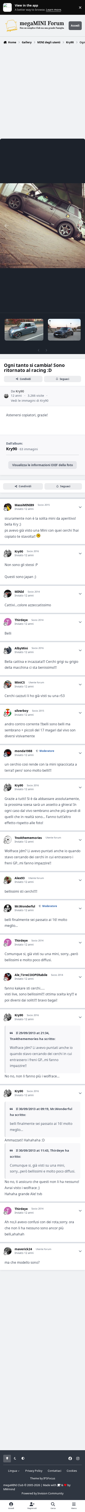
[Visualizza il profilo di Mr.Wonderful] (8, 908)
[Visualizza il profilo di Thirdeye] (8, 622)
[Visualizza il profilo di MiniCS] (8, 684)
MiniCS (20, 682)
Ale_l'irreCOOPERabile (31, 975)
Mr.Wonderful (25, 906)
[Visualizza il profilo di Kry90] (6, 396)
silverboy (21, 711)
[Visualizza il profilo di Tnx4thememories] (8, 839)
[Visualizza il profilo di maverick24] (8, 1251)
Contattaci (54, 1471)
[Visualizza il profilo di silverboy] (8, 712)
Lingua (13, 1471)
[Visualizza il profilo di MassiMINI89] (8, 507)
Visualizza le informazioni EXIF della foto (42, 465)
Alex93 (20, 878)
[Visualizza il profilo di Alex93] (8, 880)
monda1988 (23, 751)
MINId (19, 592)
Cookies (72, 1471)
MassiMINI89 (24, 505)
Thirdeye (21, 620)
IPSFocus (49, 1478)
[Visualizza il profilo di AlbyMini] (8, 650)
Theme (34, 1478)
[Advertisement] (42, 90)
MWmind (9, 1489)
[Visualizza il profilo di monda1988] (8, 753)
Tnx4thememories (28, 838)
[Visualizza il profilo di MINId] (8, 593)
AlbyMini (21, 648)
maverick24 (23, 1249)
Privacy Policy (33, 1471)
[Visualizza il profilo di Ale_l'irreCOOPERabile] (8, 977)
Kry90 (20, 391)
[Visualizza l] (24, 330)
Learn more (8, 7)
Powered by (42, 1493)
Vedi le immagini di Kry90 (29, 400)
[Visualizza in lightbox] (42, 226)
